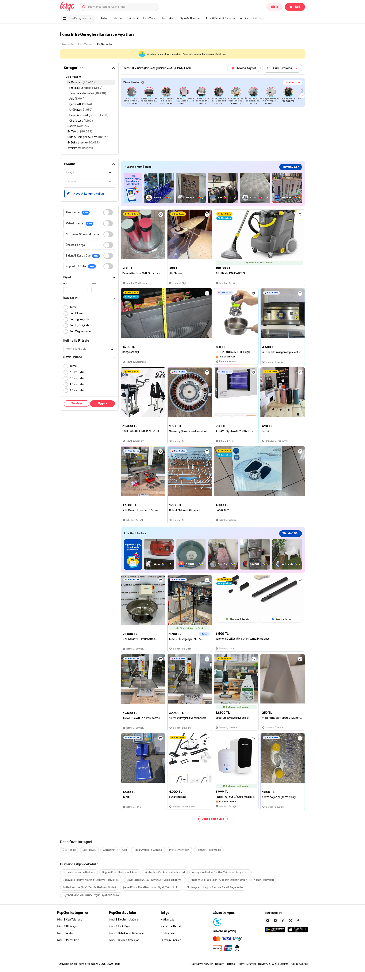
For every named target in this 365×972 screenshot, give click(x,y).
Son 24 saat (77, 313)
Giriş (274, 7)
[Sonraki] (302, 95)
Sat (297, 7)
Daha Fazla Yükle (213, 819)
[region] (212, 96)
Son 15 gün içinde (80, 331)
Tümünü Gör (292, 82)
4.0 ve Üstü (77, 384)
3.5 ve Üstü (77, 378)
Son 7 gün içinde (79, 325)
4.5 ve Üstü (77, 390)
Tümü (73, 307)
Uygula (102, 403)
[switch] (108, 212)
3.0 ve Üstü (77, 372)
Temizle (76, 403)
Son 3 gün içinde (80, 319)
